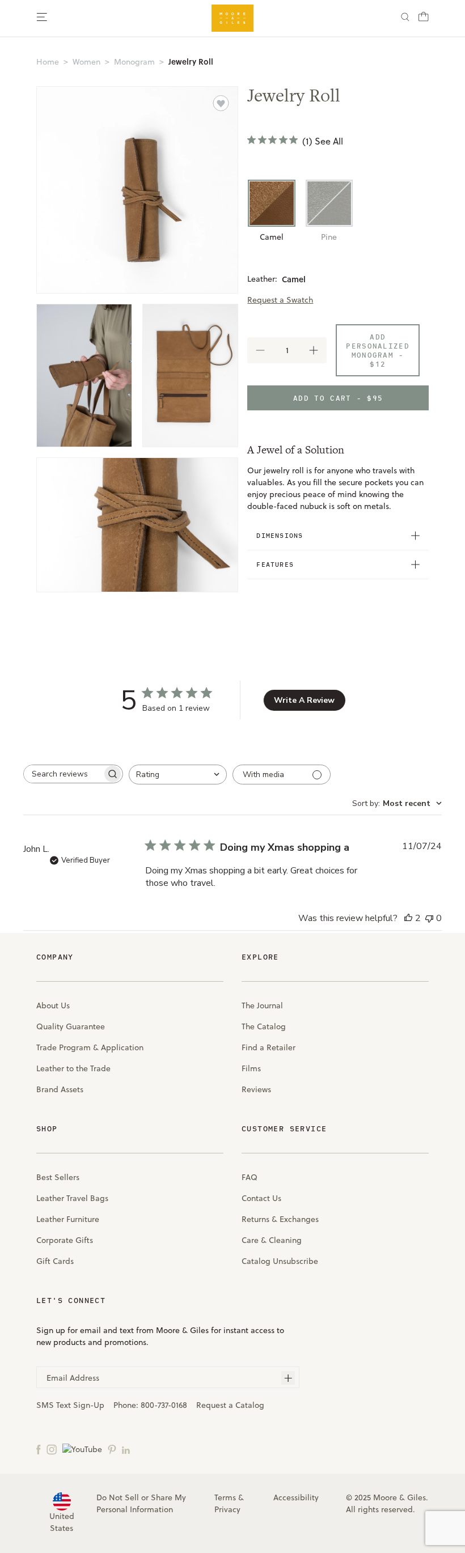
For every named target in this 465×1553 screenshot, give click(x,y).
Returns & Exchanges (280, 1219)
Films (251, 1068)
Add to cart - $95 (338, 397)
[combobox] (178, 774)
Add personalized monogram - (377, 350)
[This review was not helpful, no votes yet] (429, 918)
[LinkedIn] (126, 1449)
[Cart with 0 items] (423, 20)
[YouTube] (82, 1449)
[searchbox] (63, 774)
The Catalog (264, 1026)
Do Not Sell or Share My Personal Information (141, 1503)
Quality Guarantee (70, 1026)
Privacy (227, 1509)
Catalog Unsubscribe (280, 1261)
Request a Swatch (280, 299)
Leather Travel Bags (72, 1198)
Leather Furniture (67, 1219)
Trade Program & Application (89, 1047)
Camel (272, 237)
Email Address (72, 1378)
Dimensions (279, 535)
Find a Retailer (268, 1047)
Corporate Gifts (64, 1240)
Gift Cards (55, 1261)
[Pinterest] (112, 1449)
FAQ (249, 1177)
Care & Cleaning (272, 1240)
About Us (53, 1005)
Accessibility (296, 1497)
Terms (225, 1497)
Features (275, 564)
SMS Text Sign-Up (70, 1405)
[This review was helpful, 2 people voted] (408, 918)
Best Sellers (57, 1177)
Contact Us (261, 1198)
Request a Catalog (230, 1405)
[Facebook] (38, 1449)
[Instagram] (51, 1449)
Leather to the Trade (73, 1068)
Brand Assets (59, 1089)
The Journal (262, 1005)
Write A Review (304, 700)
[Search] (405, 18)
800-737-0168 (164, 1405)
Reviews (256, 1089)
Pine (329, 237)
